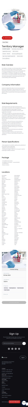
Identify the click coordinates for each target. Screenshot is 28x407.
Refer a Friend (4, 397)
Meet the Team (5, 385)
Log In (22, 357)
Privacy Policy (4, 393)
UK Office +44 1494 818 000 (7, 373)
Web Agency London (9, 402)
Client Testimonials (6, 389)
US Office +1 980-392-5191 (7, 369)
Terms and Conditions (6, 395)
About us (4, 383)
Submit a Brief (5, 380)
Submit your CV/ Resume (7, 376)
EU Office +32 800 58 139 (7, 371)
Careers (3, 387)
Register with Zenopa (6, 378)
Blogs (3, 390)
